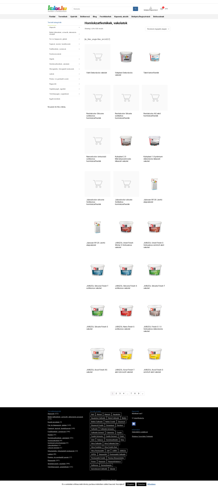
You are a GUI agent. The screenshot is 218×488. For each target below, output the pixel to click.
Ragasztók (52, 84)
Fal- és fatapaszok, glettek (58, 39)
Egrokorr (120, 425)
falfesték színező (97, 432)
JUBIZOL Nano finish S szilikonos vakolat (124, 328)
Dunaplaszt (110, 425)
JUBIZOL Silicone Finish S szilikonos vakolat (126, 287)
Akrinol (99, 414)
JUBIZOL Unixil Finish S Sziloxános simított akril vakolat (154, 245)
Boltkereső (85, 17)
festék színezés (97, 436)
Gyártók (73, 17)
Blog (95, 17)
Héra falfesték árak (111, 443)
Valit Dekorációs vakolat (96, 73)
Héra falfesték (96, 443)
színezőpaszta (106, 465)
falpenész (110, 432)
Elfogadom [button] (130, 484)
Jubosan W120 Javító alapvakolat (95, 244)
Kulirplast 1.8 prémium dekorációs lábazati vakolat (153, 158)
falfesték (94, 429)
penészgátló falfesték (117, 454)
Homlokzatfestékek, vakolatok (59, 64)
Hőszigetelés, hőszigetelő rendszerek (61, 69)
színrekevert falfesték (99, 469)
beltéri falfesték (97, 421)
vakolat (112, 469)
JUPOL (93, 454)
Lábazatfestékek (53, 445)
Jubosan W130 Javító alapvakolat (153, 201)
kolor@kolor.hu (139, 418)
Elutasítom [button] (141, 484)
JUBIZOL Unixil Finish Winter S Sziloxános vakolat (124, 245)
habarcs (100, 440)
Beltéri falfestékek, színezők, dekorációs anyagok (62, 33)
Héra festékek (96, 447)
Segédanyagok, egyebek (57, 89)
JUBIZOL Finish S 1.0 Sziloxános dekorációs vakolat (153, 329)
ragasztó (102, 461)
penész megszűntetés (116, 458)
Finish (122, 436)
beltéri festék (110, 421)
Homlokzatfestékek (53, 440)
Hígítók (51, 59)
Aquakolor (116, 414)
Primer (93, 461)
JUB (108, 450)
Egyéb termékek (54, 99)
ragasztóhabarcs (114, 461)
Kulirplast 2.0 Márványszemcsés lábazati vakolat (123, 158)
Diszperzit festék (97, 425)
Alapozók (52, 27)
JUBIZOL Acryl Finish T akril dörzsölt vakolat (125, 371)
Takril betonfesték (151, 73)
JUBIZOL (123, 450)
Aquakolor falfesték (98, 418)
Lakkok (51, 74)
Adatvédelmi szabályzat (140, 432)
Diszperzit (121, 421)
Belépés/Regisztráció (140, 17)
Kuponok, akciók (121, 17)
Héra (122, 440)
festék (119, 432)
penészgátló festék (98, 458)
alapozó (107, 414)
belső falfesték (113, 418)
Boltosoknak (158, 17)
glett (92, 440)
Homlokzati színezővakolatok (57, 443)
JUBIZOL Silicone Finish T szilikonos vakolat (97, 287)
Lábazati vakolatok (53, 448)
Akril (92, 414)
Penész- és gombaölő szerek (59, 79)
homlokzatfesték (112, 440)
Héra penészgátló (97, 450)
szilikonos (94, 465)
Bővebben (151, 484)
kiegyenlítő (103, 454)
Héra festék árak (110, 447)
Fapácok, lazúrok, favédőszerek (60, 44)
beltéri (124, 418)
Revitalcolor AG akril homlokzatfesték (152, 114)
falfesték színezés (107, 429)
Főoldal (52, 17)
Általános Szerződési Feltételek (142, 436)
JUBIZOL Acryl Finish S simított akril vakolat (153, 371)
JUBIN (114, 450)
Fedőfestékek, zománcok (57, 49)
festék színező (111, 436)
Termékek (62, 17)
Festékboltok (105, 17)
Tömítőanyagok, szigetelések (59, 94)
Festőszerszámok (55, 54)
